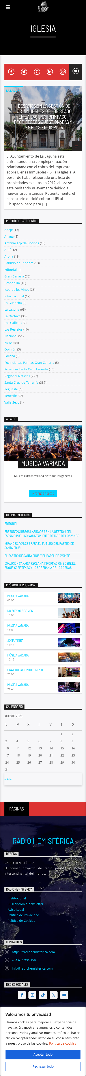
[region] (43, 1041)
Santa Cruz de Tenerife (21, 382)
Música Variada (18, 596)
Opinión (10, 349)
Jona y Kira (15, 640)
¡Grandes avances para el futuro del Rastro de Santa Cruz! (39, 545)
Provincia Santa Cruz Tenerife (26, 369)
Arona (8, 256)
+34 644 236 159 (24, 960)
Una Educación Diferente (25, 670)
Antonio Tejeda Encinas (21, 243)
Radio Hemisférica (43, 840)
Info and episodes (43, 493)
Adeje (8, 230)
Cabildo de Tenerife (19, 263)
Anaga (9, 236)
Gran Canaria (14, 276)
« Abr (8, 779)
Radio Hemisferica (19, 144)
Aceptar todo (43, 1054)
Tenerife (10, 396)
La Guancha (13, 303)
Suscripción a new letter (25, 904)
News (8, 343)
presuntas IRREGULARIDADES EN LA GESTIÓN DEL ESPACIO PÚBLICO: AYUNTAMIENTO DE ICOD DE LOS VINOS (41, 533)
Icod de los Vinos (16, 289)
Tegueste (11, 389)
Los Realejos (13, 329)
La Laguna (13, 90)
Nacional (10, 336)
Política (9, 356)
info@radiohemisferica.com (32, 968)
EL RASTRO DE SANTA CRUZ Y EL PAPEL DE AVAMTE (37, 555)
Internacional (14, 296)
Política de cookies (62, 1043)
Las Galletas (13, 323)
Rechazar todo (43, 1066)
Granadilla (12, 283)
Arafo (8, 250)
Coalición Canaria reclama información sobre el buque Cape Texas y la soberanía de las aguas (40, 565)
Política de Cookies (21, 920)
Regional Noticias (17, 376)
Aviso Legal (16, 909)
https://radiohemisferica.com (33, 952)
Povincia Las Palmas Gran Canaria (29, 362)
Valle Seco (11, 402)
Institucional (17, 898)
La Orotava (12, 316)
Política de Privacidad (23, 915)
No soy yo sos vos (20, 610)
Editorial (10, 270)
